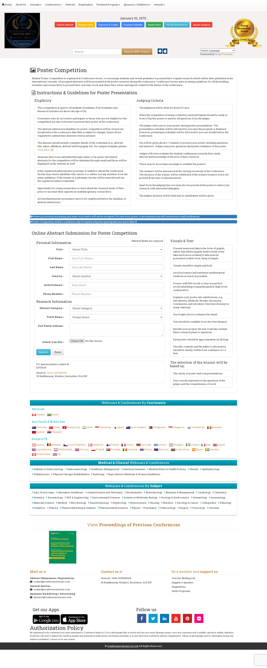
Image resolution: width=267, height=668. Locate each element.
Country (57, 276)
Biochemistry (134, 492)
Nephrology (120, 502)
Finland (114, 444)
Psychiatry (150, 507)
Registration (86, 4)
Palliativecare (41, 474)
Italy (208, 444)
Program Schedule (133, 24)
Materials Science (44, 502)
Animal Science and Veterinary (105, 492)
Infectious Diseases (134, 469)
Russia (148, 449)
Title (59, 249)
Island (221, 444)
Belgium (56, 444)
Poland (100, 449)
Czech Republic (77, 444)
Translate (227, 54)
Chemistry (220, 492)
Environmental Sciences (106, 497)
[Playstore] (160, 50)
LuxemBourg (43, 449)
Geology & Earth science (175, 497)
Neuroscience (138, 502)
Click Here (43, 149)
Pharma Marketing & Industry (79, 507)
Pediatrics (39, 507)
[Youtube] (176, 619)
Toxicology (198, 507)
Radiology (99, 474)
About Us (21, 4)
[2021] (63, 547)
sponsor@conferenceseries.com (52, 597)
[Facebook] (141, 619)
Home (8, 4)
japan (121, 427)
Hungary (178, 444)
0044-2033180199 (57, 372)
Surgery (184, 507)
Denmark (98, 444)
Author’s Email (53, 285)
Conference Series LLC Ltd (122, 646)
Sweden (214, 449)
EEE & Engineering (77, 497)
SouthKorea (198, 427)
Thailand (57, 432)
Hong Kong (73, 427)
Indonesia (105, 427)
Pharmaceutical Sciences (113, 507)
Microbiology (78, 502)
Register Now (86, 24)
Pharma (53, 507)
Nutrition (168, 502)
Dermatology (55, 497)
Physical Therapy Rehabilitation (71, 474)
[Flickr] (198, 619)
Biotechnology (154, 492)
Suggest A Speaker (182, 582)
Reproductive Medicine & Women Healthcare (134, 474)
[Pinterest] (187, 619)
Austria (40, 444)
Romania (217, 427)
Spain (199, 449)
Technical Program (107, 4)
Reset (58, 352)
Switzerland (43, 454)
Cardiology (204, 492)
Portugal (115, 449)
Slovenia (164, 449)
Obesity (194, 469)
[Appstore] (165, 50)
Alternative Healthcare (70, 492)
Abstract (70, 4)
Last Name (56, 267)
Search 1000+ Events (137, 51)
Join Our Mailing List (183, 578)
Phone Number (52, 293)
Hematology (200, 497)
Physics (136, 507)
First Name (55, 258)
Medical (62, 502)
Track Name (54, 317)
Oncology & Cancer (188, 502)
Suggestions (179, 586)
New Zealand (138, 427)
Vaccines (214, 507)
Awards (158, 4)
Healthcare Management (105, 469)
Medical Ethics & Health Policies (167, 469)
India (89, 427)
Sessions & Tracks (108, 24)
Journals (35, 4)
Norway (84, 449)
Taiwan (40, 432)
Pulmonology (168, 507)
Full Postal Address (50, 325)
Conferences (52, 4)
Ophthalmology (211, 469)
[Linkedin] (164, 619)
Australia (41, 427)
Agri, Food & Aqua (44, 492)
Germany (146, 444)
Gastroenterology (77, 469)
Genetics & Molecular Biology (140, 497)
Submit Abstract (65, 24)
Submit (43, 352)
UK (59, 454)
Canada (40, 414)
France (130, 444)
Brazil (55, 414)
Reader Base (154, 24)
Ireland (194, 444)
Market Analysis (201, 24)
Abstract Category (50, 308)
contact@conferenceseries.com (52, 581)
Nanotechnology (99, 502)
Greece (162, 444)
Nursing (154, 502)
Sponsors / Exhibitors (136, 4)
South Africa (182, 449)
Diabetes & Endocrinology (48, 469)
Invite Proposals (181, 591)
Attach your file (52, 342)
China (56, 427)
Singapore (179, 427)
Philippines (159, 427)
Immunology (218, 497)
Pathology (225, 502)
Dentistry (39, 497)
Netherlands (65, 449)
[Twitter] (153, 619)
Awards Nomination (177, 24)
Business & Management (180, 492)
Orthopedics (209, 502)
